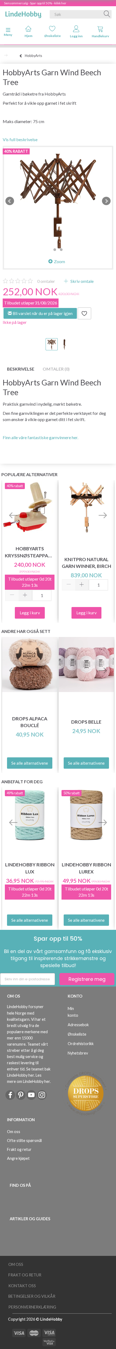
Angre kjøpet (18, 1158)
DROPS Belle (86, 722)
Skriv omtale (82, 281)
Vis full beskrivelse (20, 139)
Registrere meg (87, 979)
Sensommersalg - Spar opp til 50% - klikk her (35, 3)
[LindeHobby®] (23, 13)
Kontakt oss (22, 1285)
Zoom (59, 261)
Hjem (28, 36)
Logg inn (76, 36)
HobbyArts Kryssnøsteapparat (29, 552)
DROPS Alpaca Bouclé (29, 722)
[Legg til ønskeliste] (84, 313)
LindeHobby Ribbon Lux (29, 868)
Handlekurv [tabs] (100, 36)
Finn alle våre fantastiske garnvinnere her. (40, 437)
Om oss (13, 1131)
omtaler (46, 281)
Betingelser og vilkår (31, 1296)
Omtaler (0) (56, 368)
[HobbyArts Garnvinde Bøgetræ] (58, 201)
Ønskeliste (52, 36)
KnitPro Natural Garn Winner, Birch (86, 563)
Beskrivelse (20, 368)
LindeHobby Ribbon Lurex (86, 868)
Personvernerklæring (32, 1307)
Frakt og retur (19, 1149)
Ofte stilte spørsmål (24, 1140)
